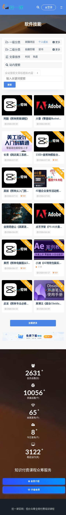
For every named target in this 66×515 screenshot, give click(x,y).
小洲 (40, 267)
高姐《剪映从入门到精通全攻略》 (23, 191)
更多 (57, 42)
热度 (35, 57)
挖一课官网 (17, 509)
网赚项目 (30, 42)
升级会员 (35, 490)
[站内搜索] (38, 7)
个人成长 (43, 42)
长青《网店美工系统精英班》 (20, 155)
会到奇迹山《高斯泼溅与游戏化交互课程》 (28, 227)
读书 (40, 49)
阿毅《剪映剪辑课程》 (16, 118)
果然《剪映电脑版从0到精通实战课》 (25, 263)
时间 (27, 57)
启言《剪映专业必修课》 (18, 303)
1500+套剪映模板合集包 (49, 155)
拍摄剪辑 (30, 49)
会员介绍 (35, 481)
